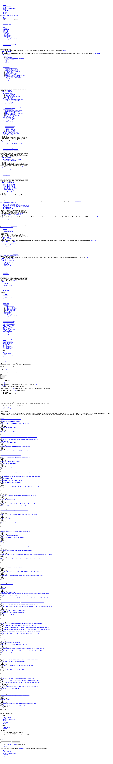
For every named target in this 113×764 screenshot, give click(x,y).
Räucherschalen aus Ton (7, 169)
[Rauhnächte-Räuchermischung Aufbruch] (8, 550)
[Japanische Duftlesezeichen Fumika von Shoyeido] (10, 686)
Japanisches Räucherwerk (7, 78)
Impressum (5, 12)
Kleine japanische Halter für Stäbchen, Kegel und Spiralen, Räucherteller (16, 206)
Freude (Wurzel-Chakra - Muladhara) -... (45, 554)
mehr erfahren (64, 50)
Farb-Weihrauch (8, 62)
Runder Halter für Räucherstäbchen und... (36, 602)
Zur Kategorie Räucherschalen (6, 167)
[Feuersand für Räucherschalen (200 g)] (8, 450)
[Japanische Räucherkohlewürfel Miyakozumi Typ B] (10, 486)
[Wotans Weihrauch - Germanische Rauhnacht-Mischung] (11, 575)
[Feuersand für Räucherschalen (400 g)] (8, 423)
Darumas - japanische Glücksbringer (9, 323)
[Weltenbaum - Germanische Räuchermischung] (9, 495)
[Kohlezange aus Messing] (5, 421)
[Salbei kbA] (3, 699)
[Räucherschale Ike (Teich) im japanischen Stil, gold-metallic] (10, 680)
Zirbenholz (8, 541)
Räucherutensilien (6, 219)
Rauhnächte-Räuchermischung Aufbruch (24, 550)
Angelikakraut (9, 518)
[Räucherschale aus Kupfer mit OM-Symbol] (9, 678)
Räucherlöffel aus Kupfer (15, 535)
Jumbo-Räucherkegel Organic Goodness (10, 149)
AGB (4, 11)
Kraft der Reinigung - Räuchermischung (24, 526)
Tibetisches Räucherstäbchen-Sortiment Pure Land (29, 682)
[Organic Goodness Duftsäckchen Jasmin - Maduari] (10, 638)
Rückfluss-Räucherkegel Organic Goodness (11, 150)
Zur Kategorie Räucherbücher (6, 238)
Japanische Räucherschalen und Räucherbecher (11, 204)
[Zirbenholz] (3, 541)
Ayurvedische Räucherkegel (8, 145)
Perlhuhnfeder (9, 478)
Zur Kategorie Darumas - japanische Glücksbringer (9, 255)
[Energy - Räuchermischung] (6, 522)
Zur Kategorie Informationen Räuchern (7, 260)
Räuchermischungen (6, 67)
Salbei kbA (8, 699)
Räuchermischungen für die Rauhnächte (12, 76)
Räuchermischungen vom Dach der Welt (12, 71)
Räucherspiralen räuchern (7, 271)
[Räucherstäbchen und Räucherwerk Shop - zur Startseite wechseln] (0, 0)
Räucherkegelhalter (6, 313)
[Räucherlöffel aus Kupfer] (5, 535)
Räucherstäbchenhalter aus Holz (9, 184)
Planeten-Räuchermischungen (10, 74)
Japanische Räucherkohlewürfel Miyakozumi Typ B (30, 486)
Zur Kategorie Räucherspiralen (6, 157)
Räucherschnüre (6, 304)
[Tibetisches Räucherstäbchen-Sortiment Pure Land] (10, 682)
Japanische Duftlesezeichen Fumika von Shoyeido (29, 686)
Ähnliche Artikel (8, 416)
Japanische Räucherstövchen (8, 208)
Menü (4, 17)
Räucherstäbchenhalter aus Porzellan (9, 187)
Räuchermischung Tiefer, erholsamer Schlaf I (26, 562)
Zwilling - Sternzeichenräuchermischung (24, 690)
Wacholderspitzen (11, 499)
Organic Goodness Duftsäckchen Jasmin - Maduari (30, 638)
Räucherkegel (5, 268)
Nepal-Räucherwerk (6, 82)
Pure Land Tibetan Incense (10, 114)
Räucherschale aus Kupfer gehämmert (23, 434)
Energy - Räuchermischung (17, 522)
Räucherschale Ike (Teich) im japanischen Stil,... (31, 633)
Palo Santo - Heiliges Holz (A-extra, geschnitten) (29, 514)
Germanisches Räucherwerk (8, 80)
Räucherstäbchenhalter (7, 312)
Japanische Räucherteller (7, 207)
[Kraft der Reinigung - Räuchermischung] (8, 526)
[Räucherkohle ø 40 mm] (3, 463)
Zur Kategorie (5, 48)
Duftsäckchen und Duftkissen (8, 322)
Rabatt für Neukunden (7, 6)
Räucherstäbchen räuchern (8, 267)
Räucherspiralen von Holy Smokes (9, 160)
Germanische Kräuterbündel (8, 81)
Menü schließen (6, 290)
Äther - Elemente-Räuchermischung (21, 510)
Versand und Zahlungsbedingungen (9, 8)
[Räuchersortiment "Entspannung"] (7, 661)
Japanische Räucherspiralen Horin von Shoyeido (12, 159)
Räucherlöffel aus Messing (16, 419)
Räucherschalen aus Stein (7, 170)
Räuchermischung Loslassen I (18, 567)
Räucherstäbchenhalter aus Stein (9, 185)
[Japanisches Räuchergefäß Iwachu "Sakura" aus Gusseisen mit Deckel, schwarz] (15, 597)
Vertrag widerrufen (3, 746)
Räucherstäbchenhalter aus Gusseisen (10, 188)
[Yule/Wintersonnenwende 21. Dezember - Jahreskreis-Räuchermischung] (14, 571)
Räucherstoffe (5, 56)
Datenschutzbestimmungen (12, 744)
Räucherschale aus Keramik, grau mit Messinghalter (30, 631)
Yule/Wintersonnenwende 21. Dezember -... (36, 571)
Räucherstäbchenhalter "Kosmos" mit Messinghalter (30, 635)
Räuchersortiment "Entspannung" (20, 661)
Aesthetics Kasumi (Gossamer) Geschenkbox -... (43, 606)
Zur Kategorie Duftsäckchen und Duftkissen (8, 241)
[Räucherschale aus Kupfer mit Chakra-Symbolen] (10, 439)
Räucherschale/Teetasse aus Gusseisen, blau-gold (29, 659)
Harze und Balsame (8, 57)
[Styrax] (2, 588)
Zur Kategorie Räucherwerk (5, 54)
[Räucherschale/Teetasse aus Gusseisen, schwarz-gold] (10, 599)
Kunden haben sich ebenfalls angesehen (26, 416)
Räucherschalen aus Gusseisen (8, 171)
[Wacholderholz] (3, 584)
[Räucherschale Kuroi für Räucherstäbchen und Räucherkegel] (12, 623)
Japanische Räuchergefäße (8, 314)
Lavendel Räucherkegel (7, 343)
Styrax (5, 588)
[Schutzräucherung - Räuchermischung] (8, 695)
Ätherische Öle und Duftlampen (9, 321)
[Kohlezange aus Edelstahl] (13, 503)
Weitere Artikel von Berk (7, 408)
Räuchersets (5, 229)
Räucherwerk (5, 299)
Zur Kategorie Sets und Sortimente (6, 227)
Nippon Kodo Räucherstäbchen (11, 95)
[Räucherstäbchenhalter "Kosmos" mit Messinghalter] (10, 635)
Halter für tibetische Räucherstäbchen (12, 115)
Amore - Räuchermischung (17, 482)
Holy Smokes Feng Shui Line (10, 123)
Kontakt (4, 7)
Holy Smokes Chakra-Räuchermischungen (13, 77)
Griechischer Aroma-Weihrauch (11, 66)
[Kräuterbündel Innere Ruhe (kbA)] (7, 644)
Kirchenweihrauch (8, 64)
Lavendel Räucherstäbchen (8, 342)
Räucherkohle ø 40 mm (11, 463)
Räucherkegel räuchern (7, 269)
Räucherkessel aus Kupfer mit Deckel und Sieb (28, 437)
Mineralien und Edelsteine (8, 327)
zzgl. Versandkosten (9, 369)
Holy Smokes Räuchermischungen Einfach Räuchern (15, 75)
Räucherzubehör (6, 316)
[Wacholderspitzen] (4, 499)
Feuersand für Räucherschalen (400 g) (23, 423)
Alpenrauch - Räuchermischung (19, 669)
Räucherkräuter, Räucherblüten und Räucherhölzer (14, 58)
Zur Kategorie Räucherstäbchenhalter (7, 182)
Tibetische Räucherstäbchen (8, 109)
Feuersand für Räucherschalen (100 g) (23, 457)
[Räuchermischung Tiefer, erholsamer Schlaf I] (9, 562)
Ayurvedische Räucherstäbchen (9, 104)
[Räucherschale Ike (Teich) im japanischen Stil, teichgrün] (11, 633)
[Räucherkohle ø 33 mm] (3, 427)
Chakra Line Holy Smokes (10, 108)
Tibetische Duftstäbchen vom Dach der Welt (13, 110)
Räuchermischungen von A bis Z (11, 68)
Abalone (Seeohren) (6, 175)
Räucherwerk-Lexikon (7, 722)
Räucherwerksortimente (7, 230)
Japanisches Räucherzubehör (8, 220)
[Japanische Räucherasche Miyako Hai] (8, 531)
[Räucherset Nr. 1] (7, 642)
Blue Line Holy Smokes (9, 101)
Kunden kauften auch (15, 416)
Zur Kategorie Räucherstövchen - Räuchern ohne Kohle (10, 214)
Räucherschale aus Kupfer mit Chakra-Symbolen (29, 439)
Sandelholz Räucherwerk (7, 336)
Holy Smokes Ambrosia (9, 127)
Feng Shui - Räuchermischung (18, 537)
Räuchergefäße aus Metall (7, 173)
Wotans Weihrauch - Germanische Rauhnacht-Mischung (33, 575)
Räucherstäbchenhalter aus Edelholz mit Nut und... (34, 650)
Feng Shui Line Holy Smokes (10, 119)
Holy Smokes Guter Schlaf (10, 131)
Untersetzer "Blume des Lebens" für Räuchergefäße (30, 476)
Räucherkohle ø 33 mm (11, 427)
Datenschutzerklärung (7, 10)
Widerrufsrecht (5, 9)
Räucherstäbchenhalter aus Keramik (9, 186)
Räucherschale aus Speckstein (18, 612)
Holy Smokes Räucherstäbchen (8, 120)
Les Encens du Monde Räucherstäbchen (12, 96)
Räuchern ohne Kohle (7, 265)
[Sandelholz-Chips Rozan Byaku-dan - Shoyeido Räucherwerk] (12, 558)
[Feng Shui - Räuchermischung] (6, 537)
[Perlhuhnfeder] (3, 478)
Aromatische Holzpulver (9, 59)
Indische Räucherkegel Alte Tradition (10, 144)
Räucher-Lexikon (6, 274)
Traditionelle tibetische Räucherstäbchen (12, 111)
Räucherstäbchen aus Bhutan (8, 116)
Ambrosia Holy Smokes (9, 103)
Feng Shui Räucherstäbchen (8, 117)
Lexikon (4, 5)
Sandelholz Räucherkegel (7, 339)
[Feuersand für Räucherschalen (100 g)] (8, 457)
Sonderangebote (6, 344)
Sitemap (4, 13)
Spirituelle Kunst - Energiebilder (9, 329)
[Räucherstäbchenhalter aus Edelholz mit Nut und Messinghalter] (12, 650)
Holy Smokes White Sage (10, 129)
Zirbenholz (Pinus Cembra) (8, 318)
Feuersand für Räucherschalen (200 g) (23, 450)
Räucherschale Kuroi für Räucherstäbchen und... (33, 623)
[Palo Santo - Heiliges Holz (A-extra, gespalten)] (9, 471)
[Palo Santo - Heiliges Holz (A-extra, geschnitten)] (10, 514)
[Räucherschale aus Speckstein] (6, 612)
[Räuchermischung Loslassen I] (6, 567)
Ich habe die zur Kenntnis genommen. (14, 744)
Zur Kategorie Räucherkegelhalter (6, 199)
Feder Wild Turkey (12, 431)
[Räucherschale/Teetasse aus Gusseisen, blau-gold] (10, 659)
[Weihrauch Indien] (4, 579)
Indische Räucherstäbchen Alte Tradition (12, 100)
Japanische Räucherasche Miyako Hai (23, 531)
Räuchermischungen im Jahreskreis (11, 69)
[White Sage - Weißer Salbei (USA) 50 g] (8, 491)
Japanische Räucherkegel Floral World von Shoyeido (13, 143)
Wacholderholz (10, 584)
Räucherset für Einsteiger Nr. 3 (19, 610)
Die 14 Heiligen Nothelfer (10, 72)
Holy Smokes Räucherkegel (8, 148)
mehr (36, 384)
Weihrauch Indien (11, 579)
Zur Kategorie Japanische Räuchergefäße (8, 202)
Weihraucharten (6, 60)
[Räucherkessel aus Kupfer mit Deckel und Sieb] (9, 437)
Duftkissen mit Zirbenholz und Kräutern (10, 247)
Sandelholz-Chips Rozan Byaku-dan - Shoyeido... (34, 558)
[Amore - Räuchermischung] (6, 482)
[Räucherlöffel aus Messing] (6, 419)
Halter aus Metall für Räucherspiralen (10, 191)
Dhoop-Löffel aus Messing (17, 480)
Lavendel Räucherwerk (7, 341)
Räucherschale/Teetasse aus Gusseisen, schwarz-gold (31, 599)
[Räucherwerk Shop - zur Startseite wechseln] (9, 15)
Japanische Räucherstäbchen (8, 93)
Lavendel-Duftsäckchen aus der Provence (10, 244)
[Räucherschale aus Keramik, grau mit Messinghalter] (10, 631)
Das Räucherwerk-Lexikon (8, 297)
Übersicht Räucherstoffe (7, 333)
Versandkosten (21, 748)
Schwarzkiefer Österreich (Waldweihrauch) (26, 665)
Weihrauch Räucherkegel (7, 348)
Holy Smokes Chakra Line (10, 122)
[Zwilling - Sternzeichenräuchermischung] (8, 690)
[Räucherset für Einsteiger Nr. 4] (6, 705)
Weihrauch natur (8, 61)
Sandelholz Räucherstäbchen (8, 337)
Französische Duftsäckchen (8, 245)
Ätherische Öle (5, 273)
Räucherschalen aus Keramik (8, 172)
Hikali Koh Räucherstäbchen (10, 97)
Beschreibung (3, 382)
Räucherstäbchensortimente (8, 134)
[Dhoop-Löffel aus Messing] (6, 480)
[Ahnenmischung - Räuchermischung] (7, 546)
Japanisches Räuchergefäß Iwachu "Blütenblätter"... (41, 627)
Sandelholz (5, 335)
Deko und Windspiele (7, 326)
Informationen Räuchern (7, 334)
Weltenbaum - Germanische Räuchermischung (27, 495)
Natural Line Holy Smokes (10, 102)
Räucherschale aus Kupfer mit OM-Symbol (26, 678)
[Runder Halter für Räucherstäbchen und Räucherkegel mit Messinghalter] (14, 602)
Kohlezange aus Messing (15, 421)
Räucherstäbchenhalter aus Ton (8, 189)
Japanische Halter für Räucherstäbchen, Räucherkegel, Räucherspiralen (16, 205)
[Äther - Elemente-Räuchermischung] (7, 510)
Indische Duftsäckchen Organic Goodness (10, 246)
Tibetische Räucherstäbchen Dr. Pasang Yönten (14, 113)
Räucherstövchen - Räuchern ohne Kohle (10, 315)
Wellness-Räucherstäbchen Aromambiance (11, 133)
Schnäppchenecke (6, 296)
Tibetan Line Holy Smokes (10, 112)
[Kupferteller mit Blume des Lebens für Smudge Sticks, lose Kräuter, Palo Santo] (15, 593)
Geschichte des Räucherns (8, 262)
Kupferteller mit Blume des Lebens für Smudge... (40, 593)
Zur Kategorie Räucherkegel (5, 141)
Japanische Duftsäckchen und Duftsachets (10, 243)
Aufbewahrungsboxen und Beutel (9, 324)
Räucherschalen (6, 305)
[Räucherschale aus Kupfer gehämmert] (8, 434)
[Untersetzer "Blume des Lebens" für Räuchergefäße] (10, 476)
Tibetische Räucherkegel (7, 146)
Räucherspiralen (6, 270)
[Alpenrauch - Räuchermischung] (6, 669)
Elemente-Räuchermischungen (11, 73)
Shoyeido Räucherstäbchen (10, 94)
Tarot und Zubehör (6, 328)
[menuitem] (56, 8)
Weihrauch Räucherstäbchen (8, 347)
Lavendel (4, 340)
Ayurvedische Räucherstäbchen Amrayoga (13, 107)
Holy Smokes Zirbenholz (10, 130)
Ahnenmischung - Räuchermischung (22, 546)
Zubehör (2, 416)
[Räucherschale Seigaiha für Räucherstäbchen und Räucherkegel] (9, 625)
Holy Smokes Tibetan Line (10, 126)
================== (7, 331)
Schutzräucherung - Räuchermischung (23, 695)
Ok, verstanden (3, 762)
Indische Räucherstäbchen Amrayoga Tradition (14, 99)
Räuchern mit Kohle (6, 263)
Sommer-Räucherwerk (7, 83)
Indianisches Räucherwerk (8, 79)
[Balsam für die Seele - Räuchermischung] (8, 505)
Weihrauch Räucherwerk (7, 346)
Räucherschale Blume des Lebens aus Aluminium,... (35, 648)
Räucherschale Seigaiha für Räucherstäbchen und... (27, 625)
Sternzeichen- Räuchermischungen (11, 70)
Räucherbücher (5, 319)
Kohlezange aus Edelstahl (31, 503)
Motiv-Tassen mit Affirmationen (9, 325)
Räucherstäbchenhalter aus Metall (9, 190)
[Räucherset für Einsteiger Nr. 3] (6, 610)
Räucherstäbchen (6, 266)
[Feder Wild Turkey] (4, 431)
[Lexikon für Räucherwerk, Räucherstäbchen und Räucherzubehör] (0, 2)
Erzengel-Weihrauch (9, 63)
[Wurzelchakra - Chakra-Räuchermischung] (8, 654)
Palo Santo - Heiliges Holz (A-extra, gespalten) (28, 471)
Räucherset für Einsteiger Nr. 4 (19, 705)
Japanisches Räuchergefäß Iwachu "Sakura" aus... (40, 597)
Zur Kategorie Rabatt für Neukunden (7, 258)
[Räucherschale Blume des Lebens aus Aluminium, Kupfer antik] (12, 648)
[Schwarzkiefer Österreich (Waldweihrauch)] (9, 665)
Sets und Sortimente (6, 317)
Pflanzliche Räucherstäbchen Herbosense (10, 132)
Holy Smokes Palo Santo (9, 128)
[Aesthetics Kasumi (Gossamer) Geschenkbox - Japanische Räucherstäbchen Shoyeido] (17, 606)
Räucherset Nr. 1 (17, 642)
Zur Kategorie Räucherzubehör (6, 217)
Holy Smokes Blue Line (9, 121)
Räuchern (13, 388)
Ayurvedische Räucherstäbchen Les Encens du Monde (15, 105)
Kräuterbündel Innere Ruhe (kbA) (20, 644)
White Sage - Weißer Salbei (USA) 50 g (24, 491)
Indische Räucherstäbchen (8, 98)
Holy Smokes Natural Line (10, 124)
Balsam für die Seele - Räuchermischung (24, 505)
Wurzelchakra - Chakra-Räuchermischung (25, 654)
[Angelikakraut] (3, 518)
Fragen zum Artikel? (6, 407)
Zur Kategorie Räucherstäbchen (6, 91)
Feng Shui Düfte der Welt (10, 118)
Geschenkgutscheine (6, 330)
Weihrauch (5, 345)
